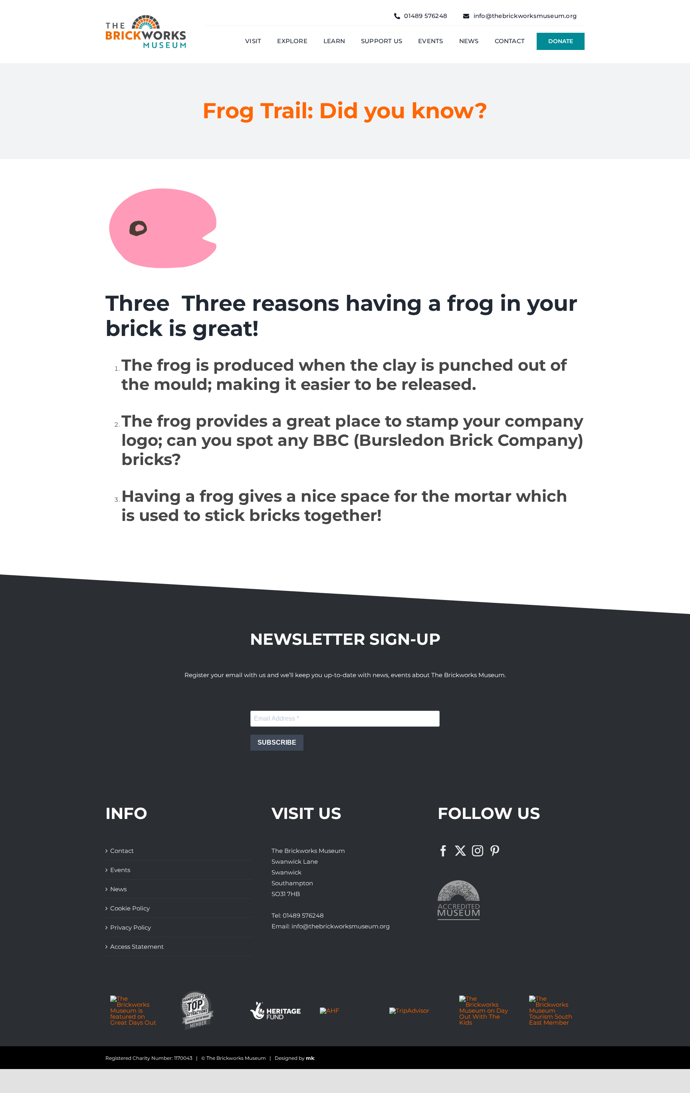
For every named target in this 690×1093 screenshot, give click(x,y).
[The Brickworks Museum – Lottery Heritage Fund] (275, 1004)
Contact (122, 851)
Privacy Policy (130, 927)
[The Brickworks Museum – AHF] (329, 1010)
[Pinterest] (494, 851)
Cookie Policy (130, 908)
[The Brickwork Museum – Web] (145, 18)
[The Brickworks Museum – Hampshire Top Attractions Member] (197, 993)
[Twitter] (460, 851)
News (118, 889)
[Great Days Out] (135, 998)
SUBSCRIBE (277, 742)
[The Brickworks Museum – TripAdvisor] (409, 1010)
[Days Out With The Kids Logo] (484, 998)
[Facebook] (443, 851)
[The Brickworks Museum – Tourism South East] (554, 998)
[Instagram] (477, 851)
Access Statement (137, 946)
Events (120, 870)
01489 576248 (303, 915)
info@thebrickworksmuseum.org (340, 926)
